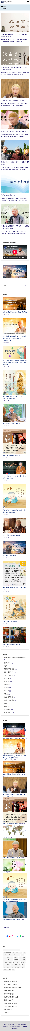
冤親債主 (18, 950)
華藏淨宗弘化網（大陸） (11, 1003)
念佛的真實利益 (8, 697)
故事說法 (6, 706)
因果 (24, 952)
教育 (11, 959)
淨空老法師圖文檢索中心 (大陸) (13, 987)
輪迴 (23, 967)
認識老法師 (7, 663)
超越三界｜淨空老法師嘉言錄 (11, 824)
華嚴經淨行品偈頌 (9, 669)
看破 (16, 964)
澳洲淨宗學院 (8, 1009)
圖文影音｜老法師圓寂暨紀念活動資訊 (15, 658)
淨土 (14, 962)
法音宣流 (3, 8)
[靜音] (23, 257)
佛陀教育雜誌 (8, 712)
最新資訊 (6, 703)
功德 (13, 952)
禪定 (4, 967)
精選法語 (6, 694)
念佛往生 (16, 957)
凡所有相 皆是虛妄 (7, 952)
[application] (15, 252)
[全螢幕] (25, 257)
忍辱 (8, 957)
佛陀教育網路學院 (9, 991)
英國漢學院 (7, 1012)
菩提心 (12, 967)
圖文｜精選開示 (8, 672)
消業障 (10, 962)
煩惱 (12, 964)
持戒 (4, 959)
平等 (22, 954)
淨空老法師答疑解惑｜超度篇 (11, 857)
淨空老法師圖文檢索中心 (11, 984)
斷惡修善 (16, 959)
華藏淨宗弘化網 (8, 1000)
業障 (24, 959)
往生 (4, 957)
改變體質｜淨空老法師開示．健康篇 (12, 100)
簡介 (5, 666)
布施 (19, 954)
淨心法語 (6, 678)
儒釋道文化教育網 (9, 994)
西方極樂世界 (17, 967)
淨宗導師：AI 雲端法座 (10, 981)
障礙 (10, 969)
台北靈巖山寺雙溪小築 (10, 1006)
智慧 (20, 959)
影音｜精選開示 (8, 675)
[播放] (4, 257)
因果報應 (5, 954)
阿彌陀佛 (5, 969)
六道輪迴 (12, 950)
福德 (23, 964)
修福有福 (6, 691)
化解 (20, 952)
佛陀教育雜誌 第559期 (8, 195)
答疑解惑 (6, 687)
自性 (8, 967)
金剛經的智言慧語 (9, 700)
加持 (17, 952)
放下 (8, 959)
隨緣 (13, 969)
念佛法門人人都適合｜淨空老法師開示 (13, 131)
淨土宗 (18, 962)
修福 (4, 950)
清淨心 (8, 964)
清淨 (4, 964)
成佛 (24, 957)
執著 (15, 954)
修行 (8, 950)
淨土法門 (23, 962)
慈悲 (20, 957)
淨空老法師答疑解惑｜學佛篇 (11, 919)
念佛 (11, 957)
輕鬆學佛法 (7, 709)
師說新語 (6, 681)
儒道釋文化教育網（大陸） (11, 997)
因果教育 (10, 954)
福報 (19, 964)
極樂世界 (5, 962)
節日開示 (6, 684)
